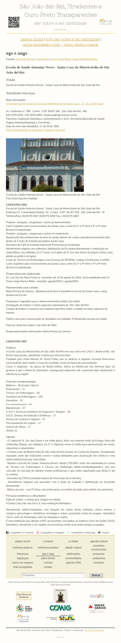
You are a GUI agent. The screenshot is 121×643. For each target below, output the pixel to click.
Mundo (94, 59)
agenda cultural (98, 541)
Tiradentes (82, 6)
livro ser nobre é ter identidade (72, 39)
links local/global (22, 567)
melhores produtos (48, 547)
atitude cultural (73, 547)
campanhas (98, 558)
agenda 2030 (73, 562)
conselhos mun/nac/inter (98, 547)
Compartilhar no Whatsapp (83, 532)
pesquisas (98, 554)
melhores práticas (23, 547)
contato (48, 567)
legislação (23, 558)
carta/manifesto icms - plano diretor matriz (60, 45)
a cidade (73, 541)
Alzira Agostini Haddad (94, 630)
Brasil (84, 59)
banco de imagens (22, 562)
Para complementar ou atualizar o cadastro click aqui (35, 130)
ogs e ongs (48, 554)
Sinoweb (60, 637)
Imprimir (105, 532)
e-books (48, 562)
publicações (73, 554)
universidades (73, 558)
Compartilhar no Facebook (21, 532)
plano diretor (48, 558)
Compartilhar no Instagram (52, 532)
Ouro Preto (39, 14)
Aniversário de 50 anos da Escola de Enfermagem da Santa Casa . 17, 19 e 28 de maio (54, 103)
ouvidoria (99, 562)
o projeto (48, 541)
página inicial (31, 39)
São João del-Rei (42, 6)
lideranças (23, 554)
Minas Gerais (72, 59)
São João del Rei (25, 59)
